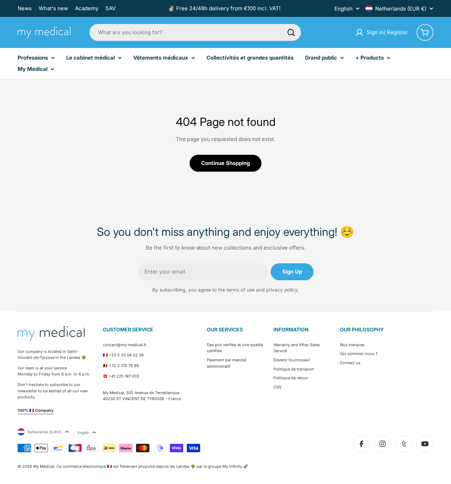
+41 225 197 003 (124, 376)
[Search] (291, 32)
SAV (110, 8)
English (343, 8)
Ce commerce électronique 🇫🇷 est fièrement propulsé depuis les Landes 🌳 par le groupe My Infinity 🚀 (152, 466)
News (25, 8)
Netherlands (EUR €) (400, 8)
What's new (53, 8)
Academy (86, 8)
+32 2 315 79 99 (124, 365)
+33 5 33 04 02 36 (126, 355)
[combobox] (195, 32)
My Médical (43, 466)
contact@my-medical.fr (125, 344)
